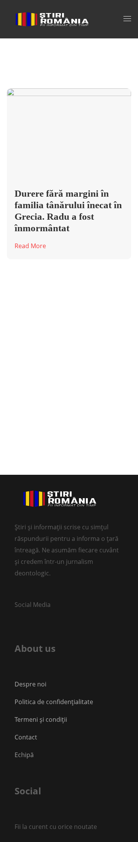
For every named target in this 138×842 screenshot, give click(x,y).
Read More (30, 246)
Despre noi (30, 684)
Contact (27, 737)
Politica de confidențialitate (54, 702)
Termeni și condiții (41, 719)
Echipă (24, 755)
